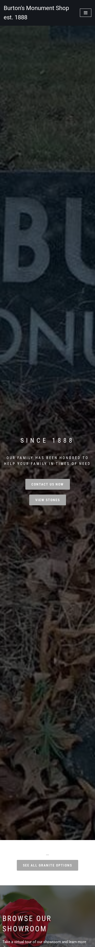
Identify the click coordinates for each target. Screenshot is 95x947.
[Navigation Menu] (85, 13)
